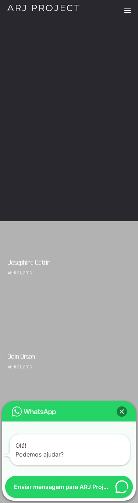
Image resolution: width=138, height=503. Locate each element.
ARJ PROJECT (44, 8)
